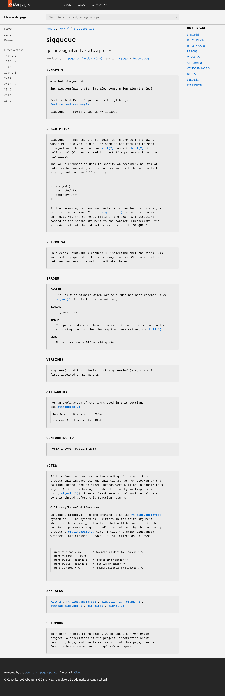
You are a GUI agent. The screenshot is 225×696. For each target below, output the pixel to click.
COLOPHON (194, 85)
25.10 (7, 89)
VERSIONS (193, 57)
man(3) (64, 28)
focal (50, 28)
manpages (122, 58)
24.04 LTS (10, 83)
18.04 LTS (10, 66)
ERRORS (192, 51)
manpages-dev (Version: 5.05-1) (82, 58)
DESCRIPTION (195, 40)
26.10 (7, 100)
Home (8, 28)
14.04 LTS (10, 55)
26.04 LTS (10, 95)
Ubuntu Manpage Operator (41, 672)
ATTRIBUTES (194, 62)
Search (67, 5)
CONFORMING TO (198, 68)
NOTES (191, 73)
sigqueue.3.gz (84, 28)
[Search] (176, 17)
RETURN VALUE (197, 45)
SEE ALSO (193, 79)
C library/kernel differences (75, 507)
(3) (70, 493)
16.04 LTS (10, 61)
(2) (107, 148)
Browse (81, 5)
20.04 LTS (10, 72)
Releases (96, 5)
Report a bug (141, 58)
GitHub (78, 672)
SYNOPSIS (193, 34)
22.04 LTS (10, 78)
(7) (69, 104)
